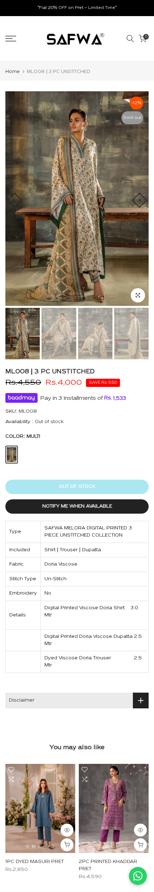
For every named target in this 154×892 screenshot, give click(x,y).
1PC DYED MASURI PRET (34, 861)
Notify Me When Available (77, 506)
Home (12, 71)
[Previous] (14, 200)
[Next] (139, 200)
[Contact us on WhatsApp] (138, 876)
